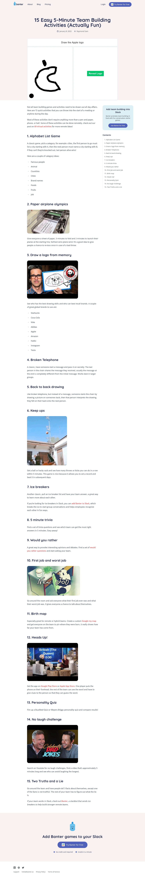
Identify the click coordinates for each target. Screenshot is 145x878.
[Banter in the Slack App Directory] (19, 868)
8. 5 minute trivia (110, 163)
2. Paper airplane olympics (113, 143)
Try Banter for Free (121, 4)
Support (16, 872)
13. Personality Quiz (111, 180)
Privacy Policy (40, 872)
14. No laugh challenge (112, 184)
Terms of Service (54, 872)
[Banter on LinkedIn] (14, 868)
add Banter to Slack (80, 503)
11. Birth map (109, 173)
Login (103, 4)
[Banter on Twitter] (23, 868)
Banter (64, 801)
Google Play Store (49, 686)
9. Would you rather (111, 167)
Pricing (48, 4)
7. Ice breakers (109, 160)
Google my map (89, 621)
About (30, 4)
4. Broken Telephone (111, 150)
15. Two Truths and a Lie (113, 187)
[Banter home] (18, 4)
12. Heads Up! (109, 177)
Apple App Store (67, 686)
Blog (39, 4)
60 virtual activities (42, 126)
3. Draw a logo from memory (114, 146)
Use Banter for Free (118, 126)
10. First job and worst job (113, 170)
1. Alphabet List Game (112, 140)
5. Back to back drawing (112, 153)
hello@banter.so (27, 872)
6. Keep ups (108, 157)
